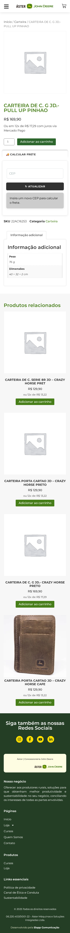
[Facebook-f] (30, 739)
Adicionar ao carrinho (36, 141)
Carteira (20, 22)
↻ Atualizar (35, 186)
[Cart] (64, 6)
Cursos (8, 831)
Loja (7, 825)
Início (8, 22)
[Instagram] (19, 739)
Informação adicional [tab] (26, 235)
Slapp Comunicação (46, 927)
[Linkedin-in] (50, 739)
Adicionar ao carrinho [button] (35, 402)
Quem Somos (13, 837)
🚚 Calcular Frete (21, 154)
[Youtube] (40, 739)
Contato (9, 843)
